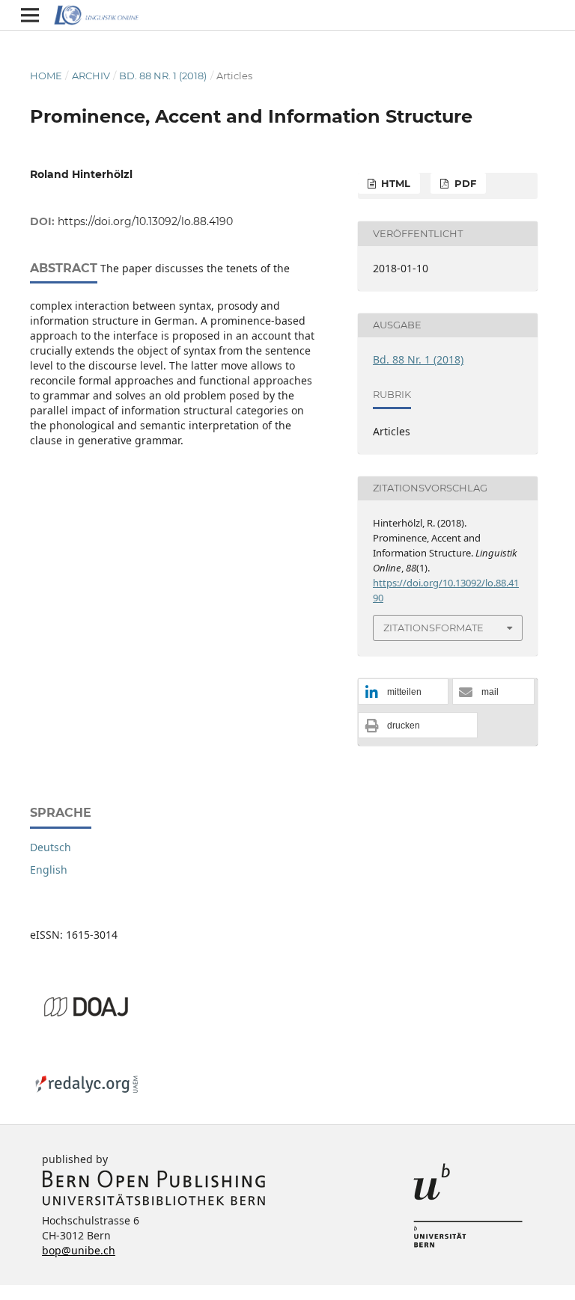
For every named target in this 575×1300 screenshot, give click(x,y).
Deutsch (50, 847)
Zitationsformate (433, 628)
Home (46, 76)
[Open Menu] (30, 15)
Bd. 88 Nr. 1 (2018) (163, 76)
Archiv (91, 76)
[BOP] (154, 1202)
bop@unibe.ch (78, 1250)
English (48, 869)
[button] (403, 692)
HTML (394, 183)
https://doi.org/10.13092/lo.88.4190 (145, 221)
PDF (463, 183)
